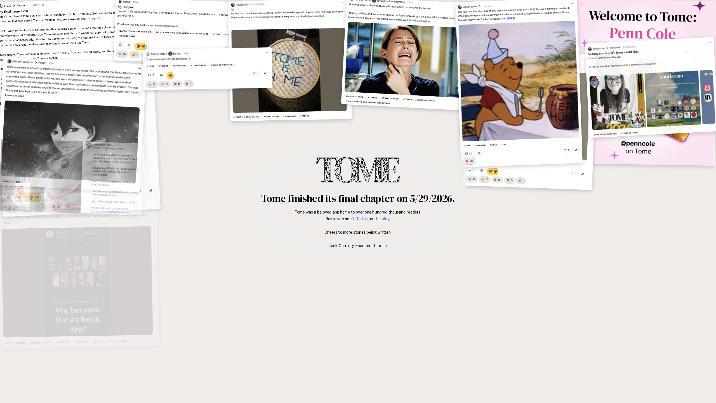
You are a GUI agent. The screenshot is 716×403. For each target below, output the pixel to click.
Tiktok (362, 219)
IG (352, 219)
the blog (382, 219)
